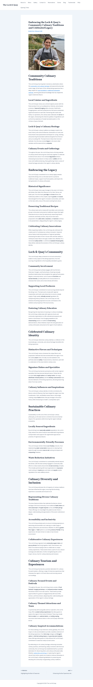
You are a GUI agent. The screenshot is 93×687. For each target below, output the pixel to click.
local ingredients (42, 90)
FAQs (79, 2)
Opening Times (25, 7)
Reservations (51, 2)
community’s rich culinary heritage (40, 86)
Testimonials (71, 2)
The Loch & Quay (10, 5)
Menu (29, 2)
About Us (23, 2)
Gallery (35, 2)
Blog (64, 2)
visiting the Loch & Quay (40, 653)
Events (59, 2)
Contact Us (43, 2)
